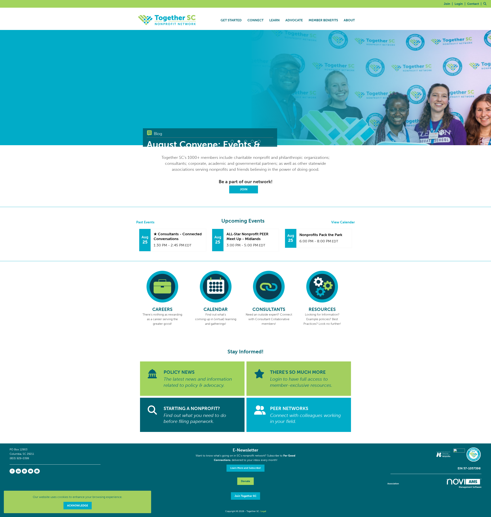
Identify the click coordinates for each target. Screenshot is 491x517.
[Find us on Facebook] (12, 471)
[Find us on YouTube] (30, 471)
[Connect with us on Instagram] (24, 471)
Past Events (145, 222)
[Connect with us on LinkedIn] (18, 471)
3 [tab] (245, 141)
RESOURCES (322, 309)
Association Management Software (434, 485)
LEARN (274, 20)
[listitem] (449, 4)
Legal (263, 511)
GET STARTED (231, 20)
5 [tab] (259, 141)
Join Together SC (245, 496)
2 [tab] (238, 141)
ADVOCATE (294, 20)
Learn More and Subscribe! (245, 467)
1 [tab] (232, 141)
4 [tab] (252, 141)
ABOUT (349, 20)
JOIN (243, 189)
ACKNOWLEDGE (77, 505)
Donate (245, 481)
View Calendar (343, 222)
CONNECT (255, 20)
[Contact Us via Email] (37, 471)
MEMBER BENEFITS (323, 20)
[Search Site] (485, 4)
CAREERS (162, 309)
